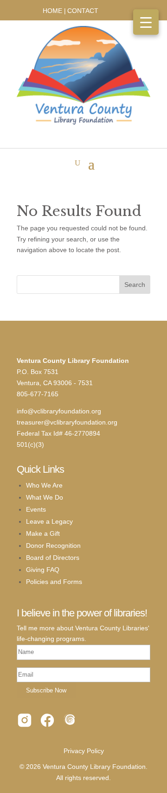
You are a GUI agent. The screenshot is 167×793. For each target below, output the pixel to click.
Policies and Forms (54, 581)
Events (36, 509)
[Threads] (70, 722)
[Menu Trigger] (146, 22)
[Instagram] (24, 722)
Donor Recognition (53, 545)
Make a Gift (43, 533)
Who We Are (44, 485)
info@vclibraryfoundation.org (59, 411)
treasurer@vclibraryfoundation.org (67, 422)
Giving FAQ (42, 569)
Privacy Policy (84, 751)
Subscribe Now (46, 690)
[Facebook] (47, 722)
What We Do (44, 497)
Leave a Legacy (49, 521)
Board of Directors (52, 557)
